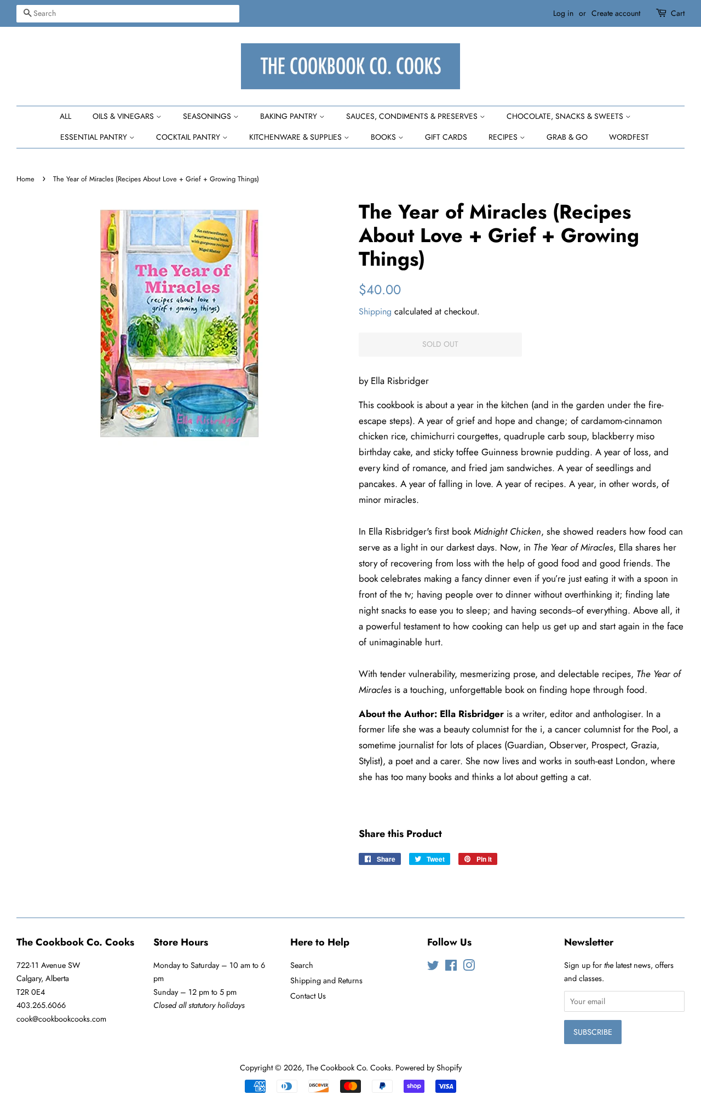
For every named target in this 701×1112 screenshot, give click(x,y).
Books (384, 136)
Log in (563, 13)
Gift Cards (446, 136)
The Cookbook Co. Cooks (348, 1067)
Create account (615, 13)
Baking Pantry (289, 116)
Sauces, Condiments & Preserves (413, 116)
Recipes (504, 136)
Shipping (375, 311)
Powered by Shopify (428, 1067)
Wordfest (629, 136)
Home (25, 179)
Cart (678, 13)
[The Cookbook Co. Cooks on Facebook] (451, 967)
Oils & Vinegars (124, 116)
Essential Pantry (94, 136)
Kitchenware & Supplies (296, 136)
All (65, 116)
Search (301, 965)
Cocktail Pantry (189, 136)
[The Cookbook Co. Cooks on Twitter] (433, 967)
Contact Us (308, 995)
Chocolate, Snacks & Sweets (566, 116)
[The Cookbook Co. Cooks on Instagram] (469, 967)
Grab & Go (567, 136)
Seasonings (208, 116)
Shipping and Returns (326, 980)
